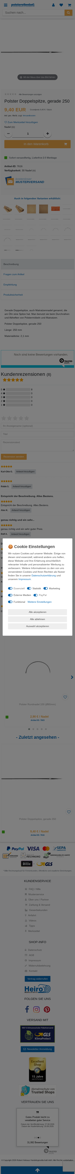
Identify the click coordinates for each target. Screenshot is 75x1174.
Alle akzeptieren (37, 612)
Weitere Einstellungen (40, 601)
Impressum (24, 579)
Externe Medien (22, 595)
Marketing (54, 588)
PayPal (43, 595)
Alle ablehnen (37, 619)
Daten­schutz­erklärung (44, 575)
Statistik (36, 588)
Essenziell (19, 588)
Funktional (19, 601)
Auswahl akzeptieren (37, 626)
